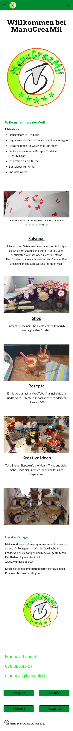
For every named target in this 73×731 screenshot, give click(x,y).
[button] (4, 5)
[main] (36, 26)
